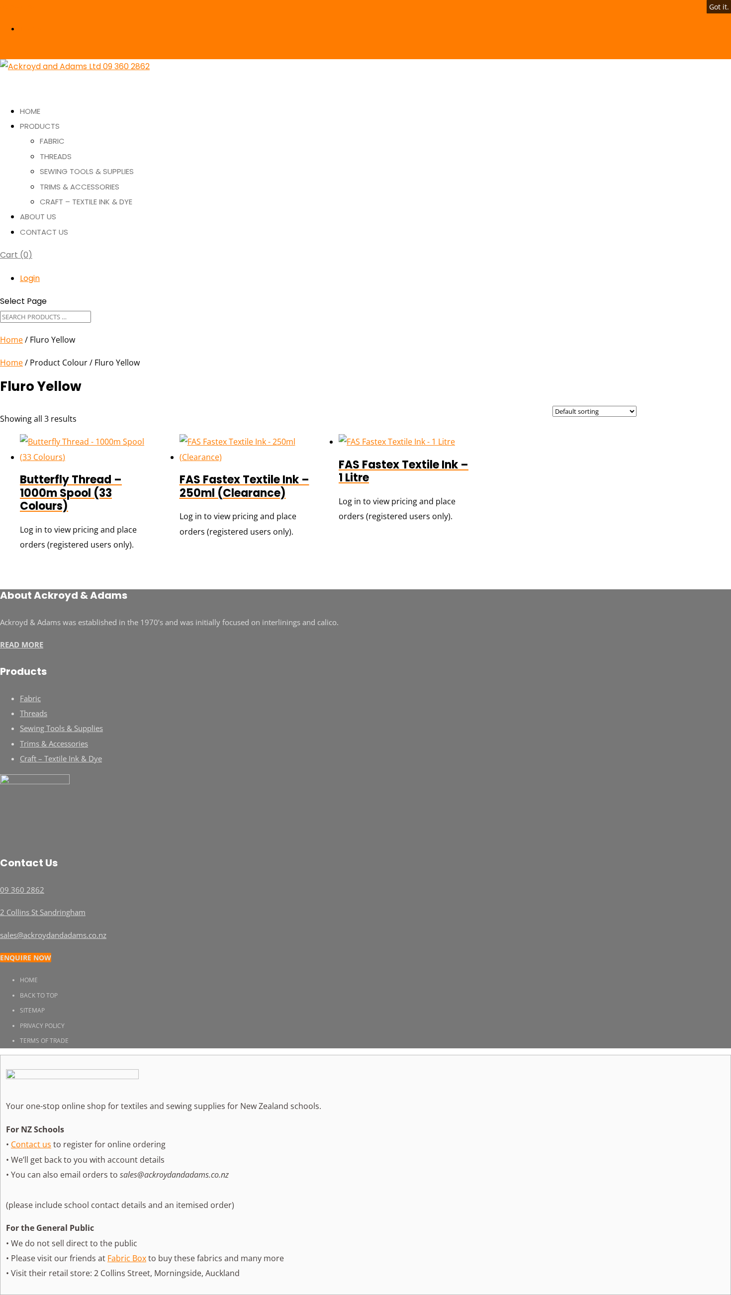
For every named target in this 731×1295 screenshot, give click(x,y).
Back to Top (39, 995)
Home (11, 339)
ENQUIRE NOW (25, 957)
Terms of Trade (44, 1040)
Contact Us (44, 232)
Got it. (719, 6)
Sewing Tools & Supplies (87, 171)
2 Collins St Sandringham (43, 912)
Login (31, 29)
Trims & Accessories (79, 187)
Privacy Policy (42, 1025)
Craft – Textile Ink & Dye (86, 201)
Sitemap (32, 1010)
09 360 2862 (20, 7)
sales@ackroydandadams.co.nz (53, 935)
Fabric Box (126, 1258)
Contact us (31, 1144)
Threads (56, 156)
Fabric (52, 141)
